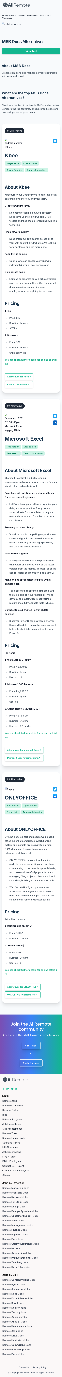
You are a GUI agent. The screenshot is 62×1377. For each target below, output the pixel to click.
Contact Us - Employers (15, 1170)
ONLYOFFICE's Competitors (21, 994)
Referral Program (12, 1119)
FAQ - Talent (9, 1156)
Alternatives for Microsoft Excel (23, 750)
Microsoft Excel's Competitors (22, 758)
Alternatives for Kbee (18, 376)
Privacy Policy (39, 1367)
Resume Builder (10, 1110)
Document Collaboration (27, 15)
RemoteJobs (15, 1188)
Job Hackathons (11, 1124)
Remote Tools (8, 15)
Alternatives (7, 18)
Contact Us (24, 1367)
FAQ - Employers (11, 1161)
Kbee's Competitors (17, 384)
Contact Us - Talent (13, 1165)
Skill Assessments (12, 1128)
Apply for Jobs (31, 1063)
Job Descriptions (11, 1152)
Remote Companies (13, 1105)
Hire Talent (31, 1045)
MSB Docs (44, 15)
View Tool (31, 51)
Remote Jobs (9, 1100)
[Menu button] (56, 5)
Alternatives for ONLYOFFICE (21, 987)
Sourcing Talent (11, 1142)
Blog (4, 1114)
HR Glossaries (10, 1147)
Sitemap (6, 1175)
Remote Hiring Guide (13, 1138)
